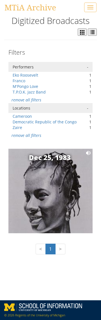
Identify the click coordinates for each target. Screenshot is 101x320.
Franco (19, 80)
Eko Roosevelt (25, 75)
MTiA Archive (30, 7)
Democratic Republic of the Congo (45, 122)
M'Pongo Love (25, 86)
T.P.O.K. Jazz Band (29, 92)
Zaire (17, 127)
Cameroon (22, 116)
